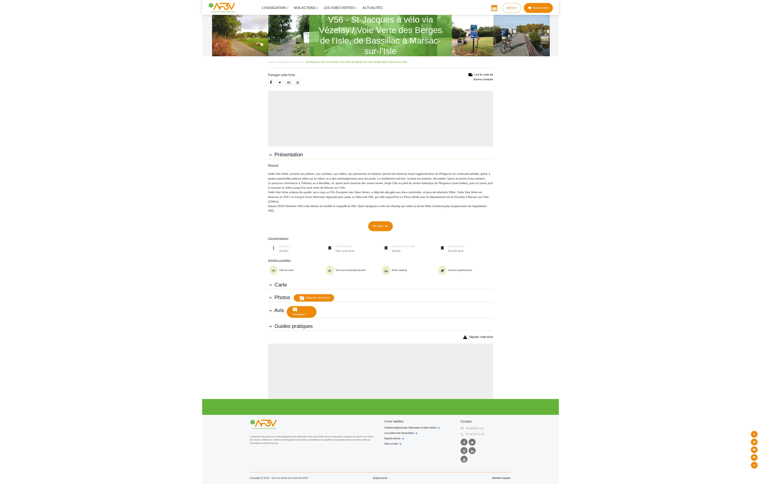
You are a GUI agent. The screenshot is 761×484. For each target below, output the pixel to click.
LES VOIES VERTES (339, 8)
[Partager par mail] (290, 83)
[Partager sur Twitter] (281, 83)
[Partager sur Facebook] (272, 83)
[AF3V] (222, 10)
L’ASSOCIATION (274, 8)
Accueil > (273, 62)
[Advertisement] (380, 118)
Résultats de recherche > (292, 62)
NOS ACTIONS (305, 8)
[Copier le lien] (299, 83)
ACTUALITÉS (372, 8)
